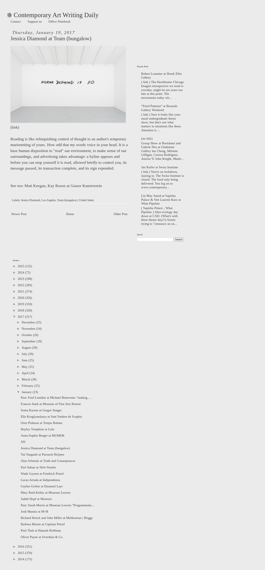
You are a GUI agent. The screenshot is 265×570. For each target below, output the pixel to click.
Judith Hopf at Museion (36, 499)
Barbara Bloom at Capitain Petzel (43, 524)
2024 (21, 272)
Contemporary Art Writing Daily (53, 15)
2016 (21, 546)
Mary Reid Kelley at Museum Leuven (45, 492)
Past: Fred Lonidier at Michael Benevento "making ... (56, 397)
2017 (21, 316)
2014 (21, 559)
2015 (21, 553)
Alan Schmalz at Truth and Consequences (48, 461)
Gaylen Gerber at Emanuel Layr (42, 486)
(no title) (147, 138)
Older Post (120, 214)
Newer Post (18, 214)
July (25, 354)
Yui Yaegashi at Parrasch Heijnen (42, 454)
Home (70, 214)
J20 (23, 442)
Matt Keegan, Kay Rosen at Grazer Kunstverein (63, 186)
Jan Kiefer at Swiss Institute (159, 167)
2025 (21, 266)
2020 (21, 298)
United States (86, 200)
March (26, 379)
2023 (21, 279)
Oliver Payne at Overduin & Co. (42, 537)
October (27, 335)
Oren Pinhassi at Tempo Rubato (41, 423)
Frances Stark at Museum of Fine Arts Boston (51, 404)
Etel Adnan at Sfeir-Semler (38, 467)
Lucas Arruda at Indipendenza (40, 480)
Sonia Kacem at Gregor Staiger (41, 410)
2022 (21, 285)
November (29, 328)
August (27, 347)
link (15, 127)
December (29, 322)
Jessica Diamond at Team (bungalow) (45, 448)
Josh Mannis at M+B (34, 511)
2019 (21, 304)
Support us (35, 21)
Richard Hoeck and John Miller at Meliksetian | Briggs (57, 518)
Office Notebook (59, 21)
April (25, 373)
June (25, 360)
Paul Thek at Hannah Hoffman (41, 530)
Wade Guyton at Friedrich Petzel (42, 473)
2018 (21, 310)
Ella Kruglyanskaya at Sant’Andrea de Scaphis (51, 416)
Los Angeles (48, 200)
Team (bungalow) (67, 200)
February (28, 385)
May (25, 367)
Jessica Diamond (30, 200)
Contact (16, 21)
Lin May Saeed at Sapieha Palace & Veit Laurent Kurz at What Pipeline (161, 199)
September (29, 341)
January (27, 392)
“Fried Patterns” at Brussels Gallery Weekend (159, 108)
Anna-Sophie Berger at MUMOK (43, 435)
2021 (21, 291)
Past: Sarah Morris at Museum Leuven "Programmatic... (57, 505)
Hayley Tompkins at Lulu (37, 429)
